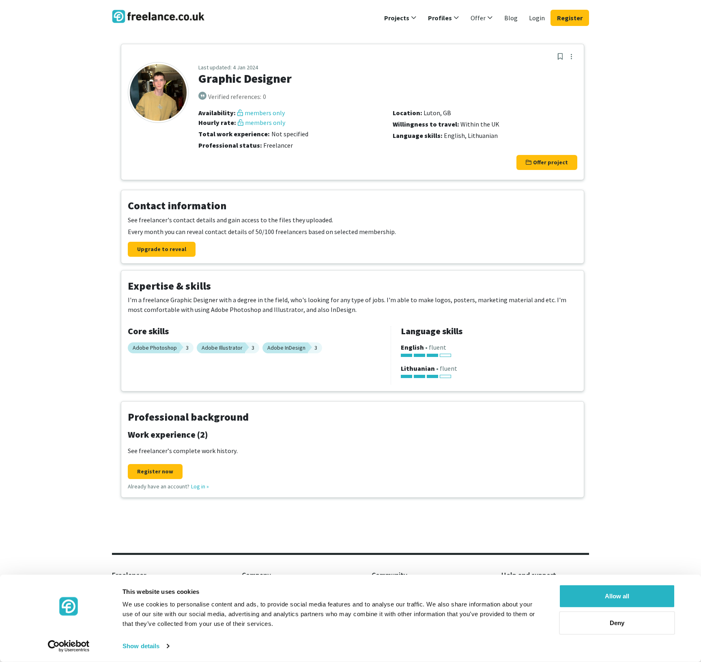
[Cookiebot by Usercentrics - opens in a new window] (68, 646)
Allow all (617, 596)
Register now (155, 471)
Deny (617, 622)
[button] (400, 18)
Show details (141, 646)
